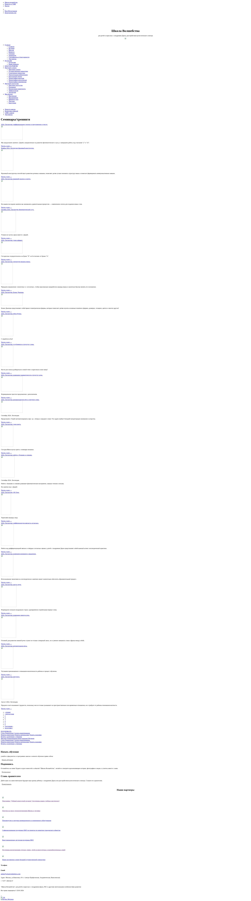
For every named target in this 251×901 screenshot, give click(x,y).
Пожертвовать (6, 784)
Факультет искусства (12, 83)
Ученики (12, 53)
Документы (12, 59)
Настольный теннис (15, 76)
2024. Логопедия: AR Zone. (10, 492)
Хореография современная (17, 82)
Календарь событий (11, 111)
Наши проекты (14, 64)
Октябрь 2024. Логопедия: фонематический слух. (17, 209)
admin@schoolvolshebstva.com (10, 874)
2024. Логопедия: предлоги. (10, 677)
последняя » (9, 728)
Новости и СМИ (10, 4)
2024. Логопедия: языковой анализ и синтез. (16, 179)
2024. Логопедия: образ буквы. (11, 314)
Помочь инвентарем (7, 735)
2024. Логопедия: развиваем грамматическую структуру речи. (22, 375)
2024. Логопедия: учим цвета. (11, 424)
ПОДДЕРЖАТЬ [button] (6, 731)
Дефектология (13, 90)
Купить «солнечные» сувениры (11, 737)
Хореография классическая (18, 80)
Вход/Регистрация (11, 11)
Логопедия (12, 92)
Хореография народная (16, 78)
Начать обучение (7, 760)
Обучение (31, 738)
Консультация (23, 738)
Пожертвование (12, 738)
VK (3, 897)
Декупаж (12, 101)
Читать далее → (6, 146)
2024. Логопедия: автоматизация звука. (14, 646)
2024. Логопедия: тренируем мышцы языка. (15, 261)
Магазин (4, 738)
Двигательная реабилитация (18, 75)
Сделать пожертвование (22, 733)
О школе (7, 45)
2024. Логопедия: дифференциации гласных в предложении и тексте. (24, 124)
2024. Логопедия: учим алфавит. (12, 240)
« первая (7, 712)
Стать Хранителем (7, 733)
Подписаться (6, 772)
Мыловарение (13, 98)
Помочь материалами (22, 735)
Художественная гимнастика (18, 71)
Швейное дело (13, 99)
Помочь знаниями (36, 735)
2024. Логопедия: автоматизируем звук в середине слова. (20, 400)
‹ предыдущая (9, 714)
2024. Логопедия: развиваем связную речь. (15, 615)
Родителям (8, 61)
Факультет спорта (10, 68)
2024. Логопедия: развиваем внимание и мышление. (18, 554)
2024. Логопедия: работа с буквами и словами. (16, 455)
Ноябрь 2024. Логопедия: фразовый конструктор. (17, 148)
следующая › (9, 726)
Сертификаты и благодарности (19, 57)
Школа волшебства (11, 2)
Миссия (11, 50)
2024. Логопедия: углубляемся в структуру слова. (17, 344)
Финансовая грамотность (17, 89)
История (11, 48)
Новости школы (10, 109)
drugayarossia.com (10, 13)
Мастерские (9, 94)
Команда (11, 52)
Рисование (12, 87)
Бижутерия (12, 103)
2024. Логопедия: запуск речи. (11, 584)
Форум (7, 6)
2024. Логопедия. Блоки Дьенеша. (12, 292)
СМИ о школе (9, 113)
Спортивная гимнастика (17, 73)
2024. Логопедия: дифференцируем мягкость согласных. (20, 523)
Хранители (12, 55)
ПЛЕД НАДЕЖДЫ (11, 66)
